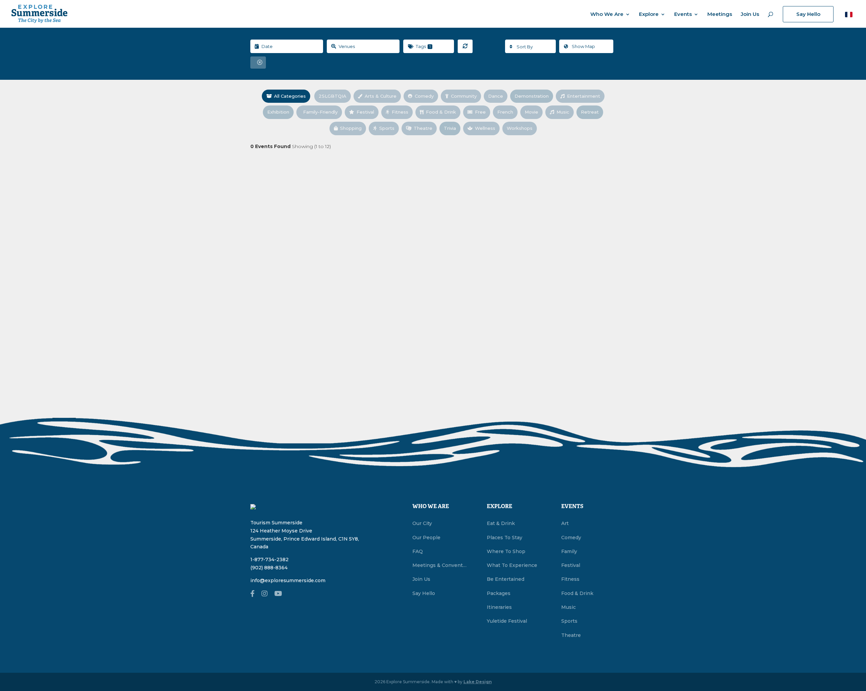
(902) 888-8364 (269, 568)
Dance (495, 96)
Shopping (351, 128)
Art (565, 523)
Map (583, 46)
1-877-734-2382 (269, 559)
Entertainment (583, 96)
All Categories (290, 96)
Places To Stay (504, 537)
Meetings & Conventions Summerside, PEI (439, 565)
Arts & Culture (380, 96)
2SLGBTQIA (332, 96)
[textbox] (530, 46)
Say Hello (808, 14)
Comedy (424, 96)
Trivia (450, 128)
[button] (848, 14)
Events (683, 14)
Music (562, 112)
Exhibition (278, 112)
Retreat (590, 112)
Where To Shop (506, 551)
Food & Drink (441, 112)
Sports (386, 128)
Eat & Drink (501, 523)
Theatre (423, 128)
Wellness (485, 128)
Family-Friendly (320, 112)
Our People (426, 537)
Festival (365, 112)
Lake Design (477, 681)
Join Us (750, 14)
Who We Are (606, 14)
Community (464, 96)
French (505, 112)
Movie (531, 112)
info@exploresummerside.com (287, 580)
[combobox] (530, 46)
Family (569, 551)
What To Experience (512, 565)
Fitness (400, 112)
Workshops (519, 128)
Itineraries (499, 607)
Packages (498, 593)
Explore (649, 14)
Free (480, 112)
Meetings (719, 14)
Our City (422, 523)
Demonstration (532, 96)
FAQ (417, 551)
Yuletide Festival (507, 621)
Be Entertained (505, 579)
